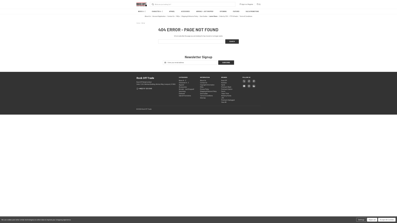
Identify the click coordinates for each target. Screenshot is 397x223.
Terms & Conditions (246, 16)
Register (250, 4)
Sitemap (203, 98)
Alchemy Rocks (226, 96)
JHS (222, 98)
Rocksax (224, 83)
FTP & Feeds (234, 16)
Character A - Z (157, 11)
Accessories (185, 11)
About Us (148, 16)
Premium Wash (226, 87)
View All (223, 102)
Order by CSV (223, 16)
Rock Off (224, 80)
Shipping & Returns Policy (189, 16)
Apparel (172, 11)
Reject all (372, 220)
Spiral (223, 85)
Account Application (159, 16)
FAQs (178, 16)
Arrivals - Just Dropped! (204, 11)
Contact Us (171, 16)
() (259, 4)
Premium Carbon (226, 89)
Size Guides (203, 16)
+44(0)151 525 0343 (145, 89)
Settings (361, 220)
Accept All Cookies (387, 220)
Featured (236, 11)
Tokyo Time (225, 93)
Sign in (243, 4)
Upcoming (223, 11)
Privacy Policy (204, 89)
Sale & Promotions (252, 11)
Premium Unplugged (228, 100)
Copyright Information (207, 85)
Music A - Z (141, 11)
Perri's (223, 91)
